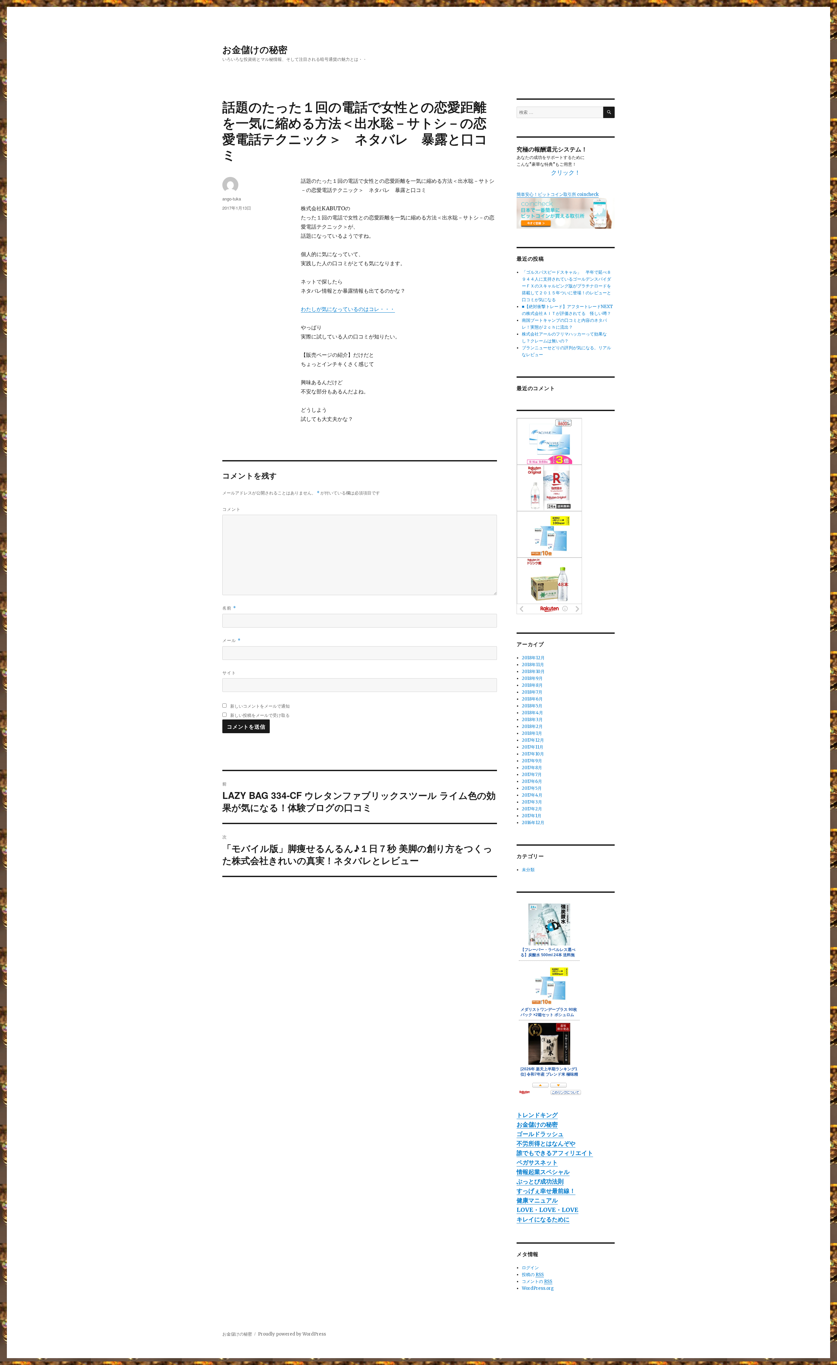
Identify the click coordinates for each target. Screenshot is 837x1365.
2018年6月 (532, 699)
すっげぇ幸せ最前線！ (546, 1191)
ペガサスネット (537, 1162)
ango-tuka (231, 199)
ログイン (530, 1267)
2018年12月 (533, 658)
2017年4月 (532, 795)
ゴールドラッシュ (540, 1134)
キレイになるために (543, 1219)
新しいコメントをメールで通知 (260, 706)
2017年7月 (532, 774)
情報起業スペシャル (543, 1172)
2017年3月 (532, 802)
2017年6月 (532, 781)
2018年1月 (532, 733)
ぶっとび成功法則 (540, 1181)
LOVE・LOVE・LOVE (547, 1210)
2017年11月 (532, 747)
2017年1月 (531, 816)
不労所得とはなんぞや (546, 1143)
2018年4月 (532, 713)
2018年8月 (532, 685)
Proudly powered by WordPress (292, 1334)
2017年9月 (532, 761)
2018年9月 (532, 678)
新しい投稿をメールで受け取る (260, 715)
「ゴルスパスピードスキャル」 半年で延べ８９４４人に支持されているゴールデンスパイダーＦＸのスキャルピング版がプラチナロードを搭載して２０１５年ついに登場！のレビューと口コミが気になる (566, 285)
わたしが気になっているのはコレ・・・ (348, 309)
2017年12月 (533, 740)
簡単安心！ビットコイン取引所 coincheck (558, 194)
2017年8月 (532, 767)
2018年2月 (532, 726)
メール (231, 640)
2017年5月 (532, 788)
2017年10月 (533, 754)
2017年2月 (532, 809)
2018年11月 (533, 664)
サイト (229, 672)
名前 (229, 608)
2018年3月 (532, 719)
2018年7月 (532, 692)
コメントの (537, 1281)
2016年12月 (533, 822)
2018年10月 (533, 671)
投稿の (533, 1274)
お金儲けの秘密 (254, 49)
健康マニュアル (537, 1200)
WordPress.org (538, 1288)
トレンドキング (537, 1115)
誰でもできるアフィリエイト (555, 1153)
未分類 (528, 870)
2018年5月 (532, 706)
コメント (231, 509)
